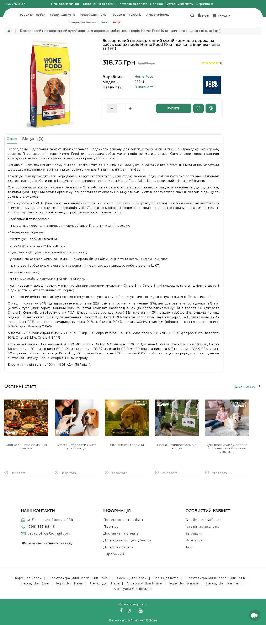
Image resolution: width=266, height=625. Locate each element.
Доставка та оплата (132, 3)
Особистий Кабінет (203, 520)
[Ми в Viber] (135, 611)
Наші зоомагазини (65, 3)
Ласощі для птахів (104, 583)
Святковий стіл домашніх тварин (26, 446)
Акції (116, 22)
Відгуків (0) (32, 139)
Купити (174, 108)
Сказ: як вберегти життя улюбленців (76, 446)
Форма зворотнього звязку (47, 543)
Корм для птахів (69, 583)
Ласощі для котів (35, 583)
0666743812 (14, 4)
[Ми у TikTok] (146, 611)
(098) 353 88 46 (41, 526)
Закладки (194, 533)
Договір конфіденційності (127, 540)
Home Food (144, 76)
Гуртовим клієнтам (180, 3)
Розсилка (194, 540)
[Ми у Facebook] (122, 611)
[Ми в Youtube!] (141, 611)
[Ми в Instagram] (129, 611)
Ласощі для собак (132, 578)
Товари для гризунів (126, 14)
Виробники (204, 3)
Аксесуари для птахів (144, 583)
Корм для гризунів (184, 583)
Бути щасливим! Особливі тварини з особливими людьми (227, 448)
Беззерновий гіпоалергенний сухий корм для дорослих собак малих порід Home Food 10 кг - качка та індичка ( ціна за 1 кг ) (120, 31)
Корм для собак (28, 578)
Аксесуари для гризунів (133, 589)
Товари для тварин (82, 22)
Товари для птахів (93, 14)
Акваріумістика (157, 14)
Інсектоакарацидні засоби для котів (215, 578)
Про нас (156, 3)
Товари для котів (62, 14)
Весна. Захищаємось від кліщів (177, 446)
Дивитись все (245, 386)
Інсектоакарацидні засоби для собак (79, 578)
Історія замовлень (202, 526)
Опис (12, 139)
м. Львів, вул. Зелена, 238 (50, 520)
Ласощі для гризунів (222, 583)
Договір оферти (118, 547)
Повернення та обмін (98, 3)
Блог (104, 22)
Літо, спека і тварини (127, 445)
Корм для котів (166, 578)
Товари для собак (31, 14)
